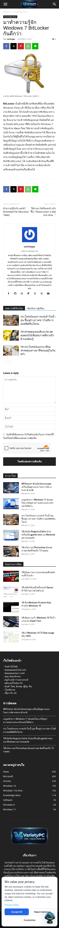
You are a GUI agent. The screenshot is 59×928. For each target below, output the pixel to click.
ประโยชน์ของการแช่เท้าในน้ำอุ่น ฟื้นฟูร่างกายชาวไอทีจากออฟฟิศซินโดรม (38, 320)
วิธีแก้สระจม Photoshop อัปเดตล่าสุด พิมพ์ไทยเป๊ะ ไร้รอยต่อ (28, 750)
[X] (13, 46)
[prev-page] (5, 362)
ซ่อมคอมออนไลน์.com (15, 669)
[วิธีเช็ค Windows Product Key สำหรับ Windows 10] (11, 606)
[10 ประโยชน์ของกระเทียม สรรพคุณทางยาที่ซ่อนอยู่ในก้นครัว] (11, 350)
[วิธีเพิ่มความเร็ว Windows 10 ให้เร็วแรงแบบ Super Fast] (11, 621)
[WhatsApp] (28, 46)
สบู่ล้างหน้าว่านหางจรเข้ (16, 679)
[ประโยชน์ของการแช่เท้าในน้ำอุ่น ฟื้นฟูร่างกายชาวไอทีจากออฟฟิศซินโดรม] (11, 320)
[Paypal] (29, 294)
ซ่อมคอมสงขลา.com (15, 673)
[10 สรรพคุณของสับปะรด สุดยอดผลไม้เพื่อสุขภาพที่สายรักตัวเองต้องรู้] (11, 335)
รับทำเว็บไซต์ (11, 666)
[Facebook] (6, 46)
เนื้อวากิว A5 (11, 692)
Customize (29, 920)
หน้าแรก (6, 11)
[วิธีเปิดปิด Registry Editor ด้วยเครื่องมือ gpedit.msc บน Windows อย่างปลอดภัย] (11, 535)
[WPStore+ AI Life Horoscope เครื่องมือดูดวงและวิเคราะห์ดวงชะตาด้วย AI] (11, 487)
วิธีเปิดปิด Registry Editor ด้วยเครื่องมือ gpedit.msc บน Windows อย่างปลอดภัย (38, 534)
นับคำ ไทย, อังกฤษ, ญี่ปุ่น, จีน (18, 686)
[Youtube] (49, 294)
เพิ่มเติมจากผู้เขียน (35, 308)
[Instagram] (22, 294)
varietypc (11, 39)
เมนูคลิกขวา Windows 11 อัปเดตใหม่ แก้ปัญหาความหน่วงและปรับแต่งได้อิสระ (37, 502)
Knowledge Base (20, 11)
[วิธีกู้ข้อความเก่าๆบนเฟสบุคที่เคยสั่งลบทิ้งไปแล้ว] (11, 576)
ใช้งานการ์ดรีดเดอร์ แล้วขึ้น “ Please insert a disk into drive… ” (43, 212)
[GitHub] (16, 294)
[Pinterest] (21, 46)
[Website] (42, 294)
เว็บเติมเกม (10, 689)
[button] (5, 4)
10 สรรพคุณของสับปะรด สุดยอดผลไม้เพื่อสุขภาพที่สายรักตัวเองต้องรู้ (37, 335)
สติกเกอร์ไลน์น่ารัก (14, 683)
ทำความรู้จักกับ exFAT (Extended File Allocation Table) (16, 212)
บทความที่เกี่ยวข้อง (14, 308)
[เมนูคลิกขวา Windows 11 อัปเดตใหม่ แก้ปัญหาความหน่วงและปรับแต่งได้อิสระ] (11, 503)
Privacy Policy (12, 904)
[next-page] (10, 362)
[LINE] (35, 46)
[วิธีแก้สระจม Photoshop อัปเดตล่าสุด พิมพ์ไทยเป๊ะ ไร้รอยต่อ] (11, 551)
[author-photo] (29, 242)
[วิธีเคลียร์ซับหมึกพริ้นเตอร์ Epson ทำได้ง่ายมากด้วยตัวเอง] (11, 591)
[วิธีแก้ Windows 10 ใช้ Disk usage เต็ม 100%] (11, 636)
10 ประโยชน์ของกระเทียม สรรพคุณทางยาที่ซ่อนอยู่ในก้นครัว (37, 350)
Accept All (16, 912)
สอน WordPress (13, 676)
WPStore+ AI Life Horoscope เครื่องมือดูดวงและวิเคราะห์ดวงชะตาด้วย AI (36, 487)
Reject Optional (42, 912)
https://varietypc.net (29, 251)
